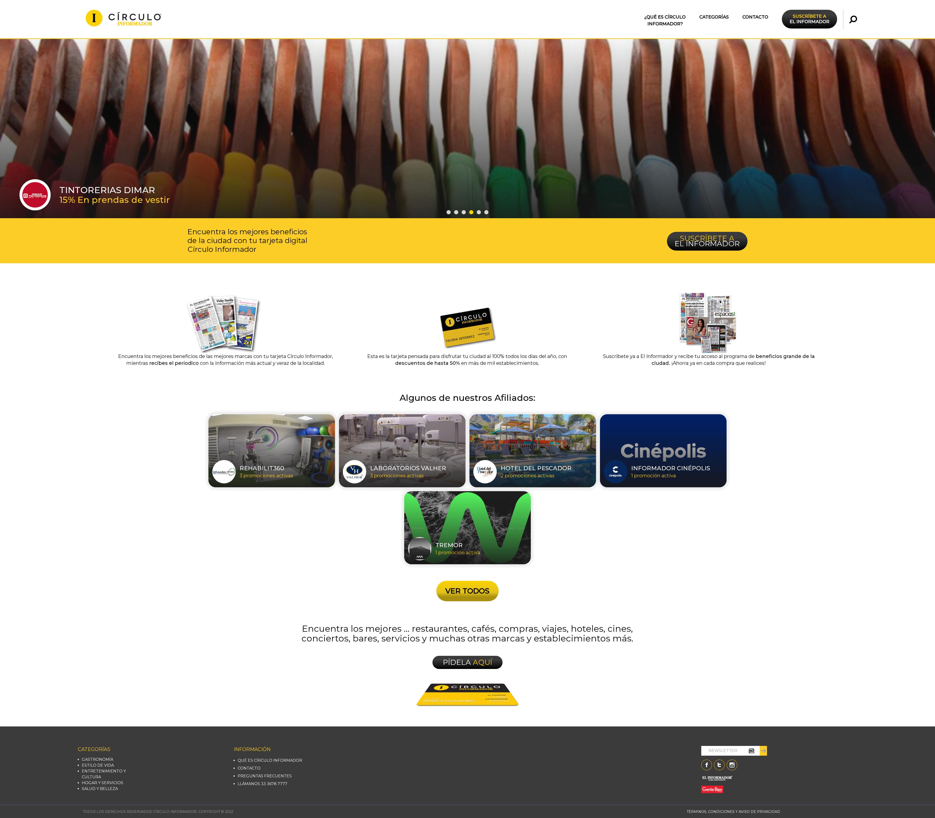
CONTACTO (755, 17)
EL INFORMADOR (809, 19)
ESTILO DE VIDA (98, 765)
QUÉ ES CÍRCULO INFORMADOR (270, 760)
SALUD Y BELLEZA (100, 788)
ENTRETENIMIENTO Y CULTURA (104, 774)
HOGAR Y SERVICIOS (102, 782)
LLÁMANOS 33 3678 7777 (262, 783)
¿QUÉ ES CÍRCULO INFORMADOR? (665, 20)
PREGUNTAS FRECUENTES (265, 776)
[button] (448, 212)
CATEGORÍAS (714, 17)
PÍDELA (467, 662)
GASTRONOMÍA (97, 759)
